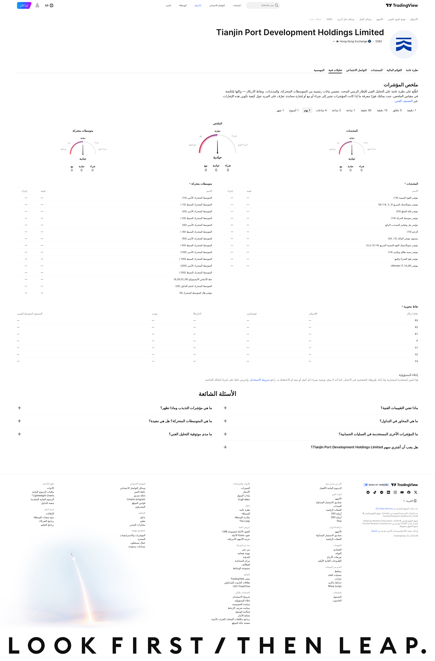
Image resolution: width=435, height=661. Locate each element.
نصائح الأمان (244, 615)
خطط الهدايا (244, 499)
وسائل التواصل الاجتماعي (132, 488)
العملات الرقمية (334, 509)
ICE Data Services (384, 508)
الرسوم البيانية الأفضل (330, 488)
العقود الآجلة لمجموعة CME (236, 531)
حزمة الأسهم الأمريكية (239, 538)
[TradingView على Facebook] (408, 492)
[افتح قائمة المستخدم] (37, 5)
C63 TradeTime (241, 586)
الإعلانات (50, 513)
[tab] (411, 110)
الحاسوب (337, 600)
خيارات (338, 578)
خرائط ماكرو (335, 582)
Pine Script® (335, 586)
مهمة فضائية (244, 553)
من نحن (246, 549)
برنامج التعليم (47, 524)
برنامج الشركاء (46, 520)
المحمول (337, 596)
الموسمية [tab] (319, 70)
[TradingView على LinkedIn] (388, 492)
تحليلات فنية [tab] (335, 70)
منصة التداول (47, 502)
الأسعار (246, 491)
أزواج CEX (336, 513)
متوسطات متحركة (201, 183)
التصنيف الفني (404, 101)
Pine (339, 520)
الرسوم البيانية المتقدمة (42, 499)
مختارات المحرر (137, 524)
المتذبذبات (412, 183)
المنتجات (237, 5)
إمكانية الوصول (242, 611)
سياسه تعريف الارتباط (239, 607)
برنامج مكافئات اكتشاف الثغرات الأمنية (230, 619)
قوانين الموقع (138, 502)
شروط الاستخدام (259, 379)
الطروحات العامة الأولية (330, 560)
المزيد (168, 5)
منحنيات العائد (335, 575)
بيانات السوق (243, 495)
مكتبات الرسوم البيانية (43, 491)
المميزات (245, 488)
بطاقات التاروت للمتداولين (237, 582)
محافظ (338, 571)
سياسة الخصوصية (241, 604)
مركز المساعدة (242, 560)
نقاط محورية (411, 306)
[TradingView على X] (415, 492)
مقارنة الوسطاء (242, 517)
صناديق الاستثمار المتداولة (329, 502)
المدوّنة (246, 557)
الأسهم (338, 498)
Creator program (136, 499)
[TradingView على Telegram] (381, 492)
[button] (230, 5)
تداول (142, 517)
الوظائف (246, 564)
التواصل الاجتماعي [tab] (356, 70)
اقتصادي (337, 549)
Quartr (374, 531)
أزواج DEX (336, 517)
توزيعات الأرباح (334, 557)
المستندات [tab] (376, 70)
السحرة (141, 538)
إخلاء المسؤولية (242, 600)
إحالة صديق (139, 495)
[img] (337, 41)
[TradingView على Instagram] (395, 492)
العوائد (338, 553)
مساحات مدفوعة (136, 546)
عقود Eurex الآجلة (241, 535)
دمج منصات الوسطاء (43, 517)
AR (46, 5)
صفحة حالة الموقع (241, 622)
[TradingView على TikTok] (374, 492)
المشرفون (140, 506)
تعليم (142, 520)
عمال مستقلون (137, 542)
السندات (337, 506)
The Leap (244, 520)
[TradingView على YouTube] (402, 492)
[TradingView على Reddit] (368, 492)
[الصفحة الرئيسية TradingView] (402, 5)
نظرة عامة (244, 509)
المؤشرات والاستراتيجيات (132, 535)
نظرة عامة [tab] (412, 70)
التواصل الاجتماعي (217, 5)
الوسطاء (182, 5)
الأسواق (198, 5)
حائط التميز (139, 491)
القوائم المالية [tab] (394, 70)
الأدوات (50, 488)
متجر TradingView (240, 578)
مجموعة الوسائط (241, 568)
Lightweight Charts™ (42, 495)
